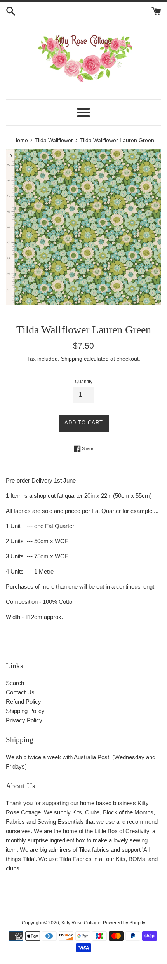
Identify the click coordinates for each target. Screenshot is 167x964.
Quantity (83, 381)
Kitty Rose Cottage (81, 923)
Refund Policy (23, 701)
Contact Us (20, 692)
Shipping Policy (25, 711)
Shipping (71, 359)
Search (15, 683)
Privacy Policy (24, 720)
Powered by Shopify (124, 923)
